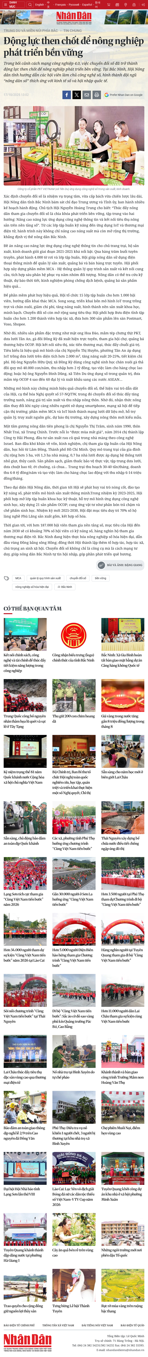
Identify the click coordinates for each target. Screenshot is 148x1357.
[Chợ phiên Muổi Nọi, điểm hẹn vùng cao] (122, 1107)
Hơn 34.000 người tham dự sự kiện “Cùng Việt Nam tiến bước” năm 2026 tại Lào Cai (24, 955)
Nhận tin (134, 4)
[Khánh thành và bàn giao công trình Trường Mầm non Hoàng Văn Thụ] (122, 1051)
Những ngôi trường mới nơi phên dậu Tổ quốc (121, 1252)
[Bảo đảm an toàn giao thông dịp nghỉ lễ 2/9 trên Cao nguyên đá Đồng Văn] (25, 1107)
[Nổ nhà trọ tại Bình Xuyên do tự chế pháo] (73, 1051)
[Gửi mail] (86, 95)
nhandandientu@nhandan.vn (125, 1350)
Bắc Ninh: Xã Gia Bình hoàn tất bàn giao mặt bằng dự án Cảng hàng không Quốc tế (121, 660)
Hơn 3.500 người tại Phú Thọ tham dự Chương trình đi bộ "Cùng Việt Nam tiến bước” (122, 899)
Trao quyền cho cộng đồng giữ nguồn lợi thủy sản (23, 1308)
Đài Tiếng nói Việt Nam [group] (97, 1325)
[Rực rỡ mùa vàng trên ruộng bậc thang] (122, 1285)
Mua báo (108, 4)
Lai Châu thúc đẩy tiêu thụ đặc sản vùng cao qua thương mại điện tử (25, 1077)
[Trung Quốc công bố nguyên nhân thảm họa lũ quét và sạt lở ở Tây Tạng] (25, 695)
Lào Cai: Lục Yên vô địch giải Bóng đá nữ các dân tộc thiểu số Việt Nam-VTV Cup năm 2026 (73, 1197)
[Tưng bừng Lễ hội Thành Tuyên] (73, 1285)
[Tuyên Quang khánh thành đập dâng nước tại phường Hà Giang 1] (25, 1229)
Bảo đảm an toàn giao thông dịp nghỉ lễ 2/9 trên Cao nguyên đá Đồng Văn (24, 1133)
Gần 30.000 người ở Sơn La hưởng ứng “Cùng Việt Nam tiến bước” (72, 899)
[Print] (96, 95)
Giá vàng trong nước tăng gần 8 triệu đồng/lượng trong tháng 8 (122, 721)
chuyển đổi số (78, 578)
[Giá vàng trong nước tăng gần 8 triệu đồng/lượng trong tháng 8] (122, 695)
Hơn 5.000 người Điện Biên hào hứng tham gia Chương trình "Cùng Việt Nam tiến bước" (72, 958)
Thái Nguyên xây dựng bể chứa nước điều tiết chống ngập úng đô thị (120, 843)
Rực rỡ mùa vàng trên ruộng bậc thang (122, 1308)
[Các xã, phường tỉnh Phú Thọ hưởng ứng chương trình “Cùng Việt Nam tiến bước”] (73, 817)
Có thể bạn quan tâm (32, 608)
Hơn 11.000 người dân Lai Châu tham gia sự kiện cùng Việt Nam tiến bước (121, 1016)
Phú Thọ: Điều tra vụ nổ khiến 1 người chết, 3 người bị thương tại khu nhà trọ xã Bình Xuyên (73, 1136)
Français (60, 4)
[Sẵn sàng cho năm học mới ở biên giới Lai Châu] (122, 751)
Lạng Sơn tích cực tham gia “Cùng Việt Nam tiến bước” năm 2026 (23, 899)
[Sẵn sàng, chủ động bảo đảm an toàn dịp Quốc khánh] (25, 817)
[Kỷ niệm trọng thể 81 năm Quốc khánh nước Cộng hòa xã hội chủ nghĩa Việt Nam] (25, 751)
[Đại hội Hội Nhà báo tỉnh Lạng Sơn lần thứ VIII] (25, 1168)
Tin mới (117, 4)
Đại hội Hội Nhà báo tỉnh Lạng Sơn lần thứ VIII (22, 1191)
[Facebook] (66, 95)
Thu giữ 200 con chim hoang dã (73, 719)
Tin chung (72, 31)
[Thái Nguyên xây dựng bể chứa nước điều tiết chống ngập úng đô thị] (122, 817)
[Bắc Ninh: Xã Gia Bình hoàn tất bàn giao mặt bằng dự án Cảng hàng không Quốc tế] (122, 634)
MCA (18, 578)
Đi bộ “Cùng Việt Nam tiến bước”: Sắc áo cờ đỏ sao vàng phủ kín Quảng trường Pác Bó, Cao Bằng (73, 1019)
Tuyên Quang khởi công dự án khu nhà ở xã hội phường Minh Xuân (121, 1194)
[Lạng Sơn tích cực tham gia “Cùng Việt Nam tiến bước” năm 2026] (25, 873)
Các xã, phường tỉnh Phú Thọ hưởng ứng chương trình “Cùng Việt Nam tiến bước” (73, 843)
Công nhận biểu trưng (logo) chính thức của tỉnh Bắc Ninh (73, 657)
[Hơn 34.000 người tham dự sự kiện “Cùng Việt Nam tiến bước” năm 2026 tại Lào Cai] (25, 929)
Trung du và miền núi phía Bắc (31, 31)
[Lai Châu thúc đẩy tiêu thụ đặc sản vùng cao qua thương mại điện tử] (25, 1051)
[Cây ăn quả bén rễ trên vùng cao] (73, 1229)
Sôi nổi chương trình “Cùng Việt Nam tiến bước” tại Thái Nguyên (24, 1016)
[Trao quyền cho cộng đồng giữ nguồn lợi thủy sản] (25, 1285)
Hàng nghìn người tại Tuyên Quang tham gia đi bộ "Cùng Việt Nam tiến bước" (122, 955)
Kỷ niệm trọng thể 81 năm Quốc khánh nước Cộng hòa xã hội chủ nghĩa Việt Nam (24, 777)
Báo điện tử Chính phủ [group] (19, 1325)
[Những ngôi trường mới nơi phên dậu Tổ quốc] (122, 1229)
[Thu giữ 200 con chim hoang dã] (73, 695)
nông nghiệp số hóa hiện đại (32, 586)
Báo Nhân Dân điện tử (74, 18)
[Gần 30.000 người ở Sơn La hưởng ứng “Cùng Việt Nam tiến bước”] (73, 873)
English (39, 4)
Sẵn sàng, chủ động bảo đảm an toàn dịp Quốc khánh (24, 841)
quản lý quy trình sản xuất (45, 578)
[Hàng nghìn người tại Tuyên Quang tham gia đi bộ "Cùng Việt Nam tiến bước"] (122, 929)
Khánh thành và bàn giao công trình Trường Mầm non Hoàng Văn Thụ (122, 1077)
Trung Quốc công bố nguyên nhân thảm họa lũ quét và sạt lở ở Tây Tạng (25, 721)
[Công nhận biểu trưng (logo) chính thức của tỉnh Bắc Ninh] (73, 634)
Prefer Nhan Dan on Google (126, 94)
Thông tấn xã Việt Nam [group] (58, 1325)
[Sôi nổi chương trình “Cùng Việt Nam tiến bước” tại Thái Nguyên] (25, 990)
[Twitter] (76, 95)
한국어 (97, 4)
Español (87, 4)
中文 (48, 4)
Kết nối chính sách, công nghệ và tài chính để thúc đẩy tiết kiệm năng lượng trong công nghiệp (25, 663)
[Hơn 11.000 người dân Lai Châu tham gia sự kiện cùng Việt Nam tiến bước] (122, 990)
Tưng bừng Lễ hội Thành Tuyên (70, 1308)
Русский (74, 4)
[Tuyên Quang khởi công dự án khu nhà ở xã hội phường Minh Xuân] (122, 1168)
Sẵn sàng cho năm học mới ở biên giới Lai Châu (122, 774)
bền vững (100, 578)
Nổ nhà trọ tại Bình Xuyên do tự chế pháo (73, 1074)
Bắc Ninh (66, 586)
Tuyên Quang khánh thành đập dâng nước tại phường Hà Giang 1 (23, 1255)
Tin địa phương (125, 4)
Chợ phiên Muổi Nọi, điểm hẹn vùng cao (120, 1130)
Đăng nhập (143, 5)
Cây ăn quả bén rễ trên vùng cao (72, 1252)
